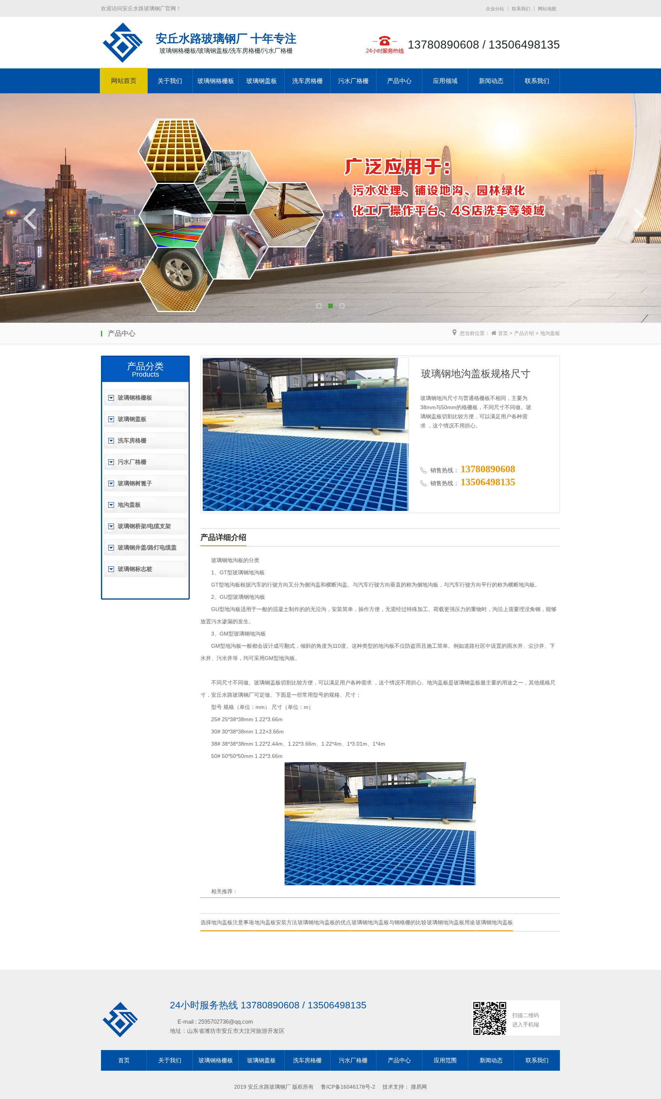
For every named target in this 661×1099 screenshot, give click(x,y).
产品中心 (399, 81)
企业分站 (495, 9)
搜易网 (419, 1087)
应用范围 (445, 1060)
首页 (503, 333)
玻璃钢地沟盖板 (494, 922)
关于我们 (170, 81)
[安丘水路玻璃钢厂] (122, 59)
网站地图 (547, 9)
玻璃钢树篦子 (135, 483)
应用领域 (445, 81)
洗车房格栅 (307, 81)
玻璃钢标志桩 (135, 569)
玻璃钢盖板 (261, 81)
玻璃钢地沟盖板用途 (451, 922)
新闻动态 (491, 81)
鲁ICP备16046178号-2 (348, 1087)
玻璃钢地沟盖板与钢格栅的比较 (389, 922)
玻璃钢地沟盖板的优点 (324, 922)
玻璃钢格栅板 (215, 81)
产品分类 (145, 366)
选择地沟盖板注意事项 (227, 922)
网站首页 (124, 81)
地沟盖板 (550, 333)
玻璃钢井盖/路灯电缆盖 (147, 547)
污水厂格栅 (353, 81)
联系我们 (521, 9)
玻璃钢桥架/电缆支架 (144, 526)
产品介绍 (524, 333)
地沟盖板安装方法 (275, 922)
